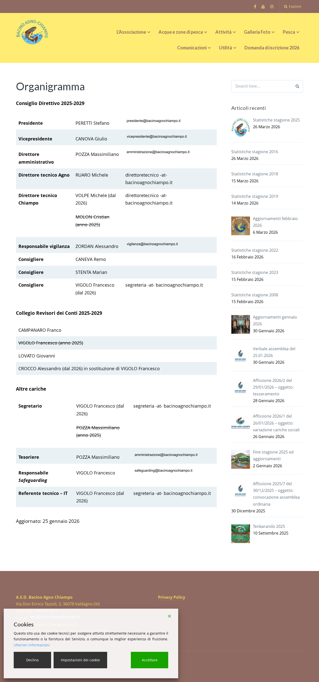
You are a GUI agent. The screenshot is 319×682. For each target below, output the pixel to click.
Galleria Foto (257, 32)
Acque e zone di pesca (181, 32)
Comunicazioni (192, 47)
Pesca (289, 32)
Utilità (225, 47)
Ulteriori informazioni (32, 645)
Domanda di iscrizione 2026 (271, 47)
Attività (223, 32)
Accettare (150, 660)
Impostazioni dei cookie (80, 660)
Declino (32, 660)
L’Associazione (131, 32)
